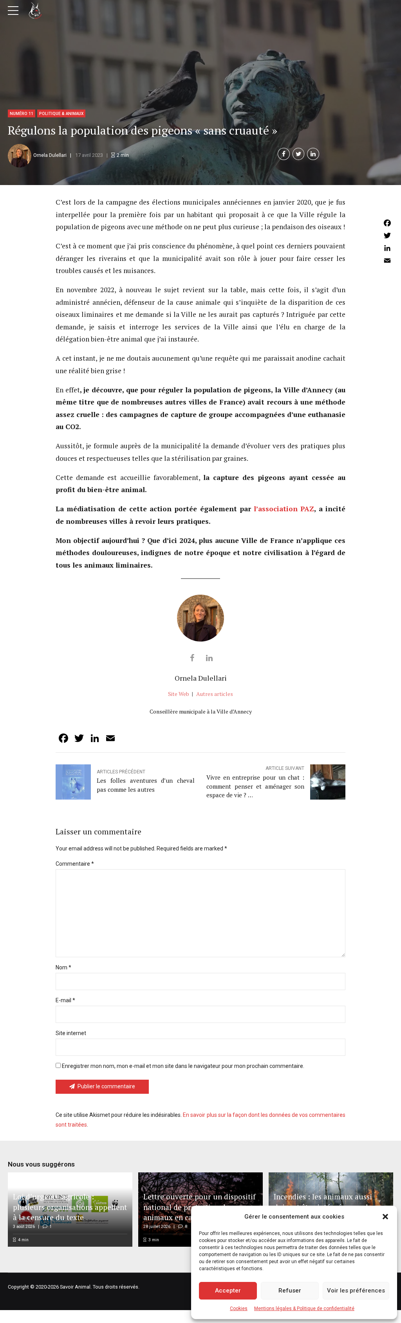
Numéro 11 (21, 113)
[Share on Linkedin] (313, 154)
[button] (385, 1217)
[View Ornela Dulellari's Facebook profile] (192, 658)
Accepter (228, 1290)
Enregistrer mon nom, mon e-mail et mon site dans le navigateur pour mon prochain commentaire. (183, 1066)
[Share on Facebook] (284, 154)
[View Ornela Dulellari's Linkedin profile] (209, 658)
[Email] (387, 260)
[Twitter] (387, 235)
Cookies (238, 1308)
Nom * (63, 967)
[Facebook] (387, 223)
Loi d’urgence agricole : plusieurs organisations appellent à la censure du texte (70, 1207)
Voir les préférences (356, 1290)
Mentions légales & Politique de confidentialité (304, 1308)
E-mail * (65, 1000)
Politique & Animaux (61, 113)
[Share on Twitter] (299, 154)
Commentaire (75, 864)
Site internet (71, 1033)
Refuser (289, 1290)
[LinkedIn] (387, 248)
